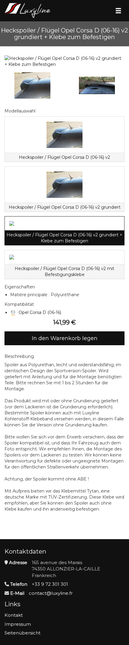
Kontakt (13, 615)
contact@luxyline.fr (51, 593)
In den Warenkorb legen (65, 338)
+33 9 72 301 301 (50, 584)
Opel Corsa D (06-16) (40, 312)
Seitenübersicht (22, 633)
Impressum (17, 624)
